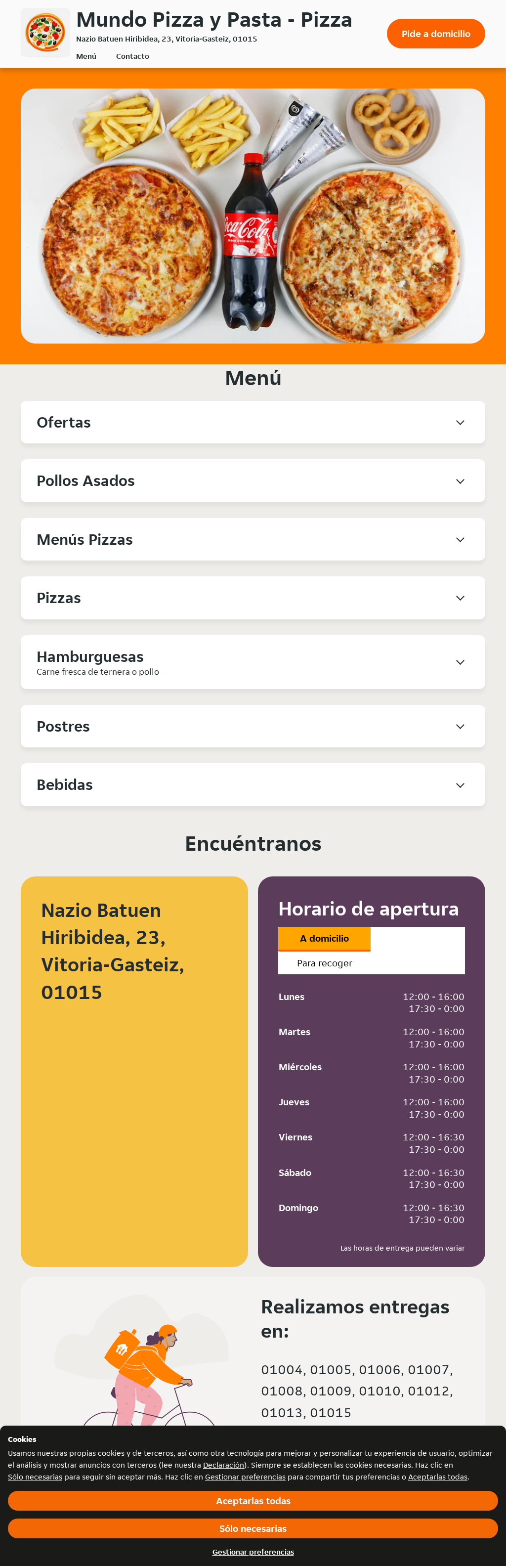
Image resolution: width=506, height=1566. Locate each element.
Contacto (132, 56)
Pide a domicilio (436, 33)
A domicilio (324, 938)
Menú (86, 56)
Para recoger (324, 963)
